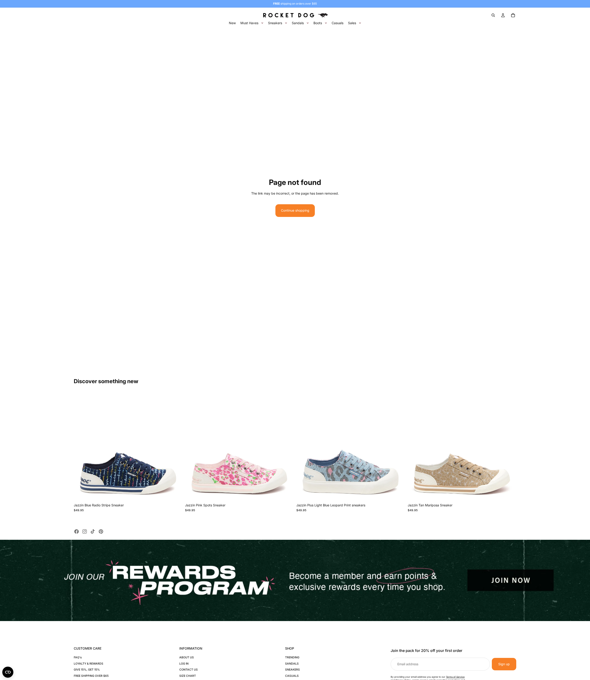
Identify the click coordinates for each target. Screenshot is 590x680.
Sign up (504, 664)
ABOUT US (186, 657)
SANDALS (292, 663)
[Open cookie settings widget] (7, 672)
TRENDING (292, 657)
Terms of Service (455, 676)
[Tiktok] (92, 531)
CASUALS (292, 675)
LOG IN (184, 663)
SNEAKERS (292, 669)
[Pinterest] (101, 531)
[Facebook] (76, 531)
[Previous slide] (81, 447)
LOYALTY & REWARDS (88, 663)
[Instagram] (84, 531)
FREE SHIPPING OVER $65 (91, 675)
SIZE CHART (187, 675)
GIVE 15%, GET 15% (87, 669)
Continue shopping (295, 210)
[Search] (493, 15)
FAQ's (78, 657)
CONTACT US (188, 669)
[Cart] (513, 15)
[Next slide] (175, 447)
